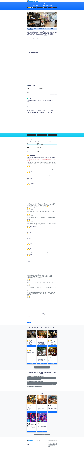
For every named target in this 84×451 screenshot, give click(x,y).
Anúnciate (38, 440)
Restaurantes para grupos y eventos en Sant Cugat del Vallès (34, 381)
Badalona (42, 10)
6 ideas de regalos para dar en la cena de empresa (52, 405)
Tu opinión (28, 316)
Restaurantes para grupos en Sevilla (52, 444)
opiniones (35, 33)
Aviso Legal (38, 441)
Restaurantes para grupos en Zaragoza (51, 446)
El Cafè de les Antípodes (31, 349)
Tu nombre (28, 313)
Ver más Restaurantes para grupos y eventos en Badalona (42, 367)
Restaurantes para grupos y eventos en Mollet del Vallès (34, 379)
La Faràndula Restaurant (52, 339)
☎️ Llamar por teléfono (41, 7)
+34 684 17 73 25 (41, 92)
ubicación (45, 35)
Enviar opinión (29, 322)
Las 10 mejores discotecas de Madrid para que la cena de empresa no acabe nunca (31, 424)
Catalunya (39, 10)
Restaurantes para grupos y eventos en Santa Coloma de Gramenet (35, 376)
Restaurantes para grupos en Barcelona (51, 442)
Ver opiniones (31, 363)
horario (34, 38)
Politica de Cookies (39, 443)
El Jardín (39, 356)
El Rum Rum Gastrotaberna (40, 339)
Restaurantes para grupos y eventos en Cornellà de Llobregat (48, 384)
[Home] (37, 10)
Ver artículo (31, 431)
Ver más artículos (42, 434)
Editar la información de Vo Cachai (53, 94)
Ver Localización (50, 5)
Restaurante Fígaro (30, 339)
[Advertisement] (42, 44)
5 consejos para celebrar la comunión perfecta (42, 405)
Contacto (38, 444)
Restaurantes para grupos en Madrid (52, 440)
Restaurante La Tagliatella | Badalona (52, 357)
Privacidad (38, 442)
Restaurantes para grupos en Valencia (52, 443)
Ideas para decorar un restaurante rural (30, 405)
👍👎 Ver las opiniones (31, 7)
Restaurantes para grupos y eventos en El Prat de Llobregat (34, 386)
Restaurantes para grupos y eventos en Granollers (33, 384)
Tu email (43, 313)
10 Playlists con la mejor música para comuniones (42, 423)
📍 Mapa (52, 7)
